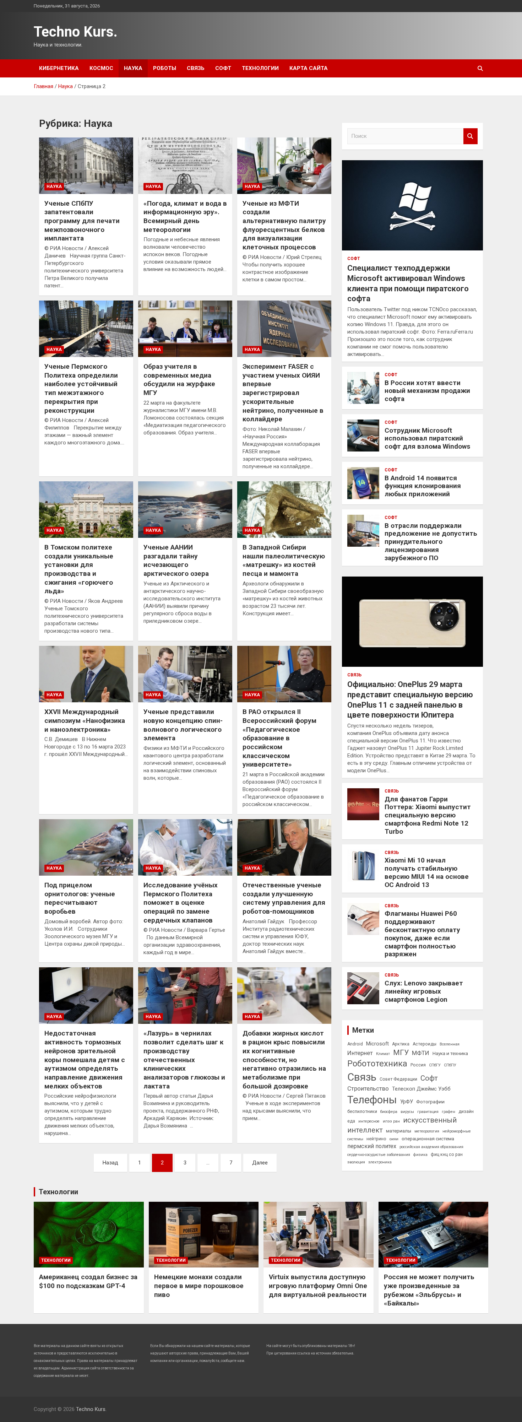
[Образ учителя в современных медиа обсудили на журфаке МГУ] (185, 329)
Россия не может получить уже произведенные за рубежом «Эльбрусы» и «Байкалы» (429, 1290)
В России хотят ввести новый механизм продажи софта (427, 391)
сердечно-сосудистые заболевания (378, 1154)
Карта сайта (308, 68)
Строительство (368, 1088)
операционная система (428, 1138)
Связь (196, 68)
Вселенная (450, 1044)
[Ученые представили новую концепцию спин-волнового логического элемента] (185, 674)
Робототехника (377, 1064)
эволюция (356, 1162)
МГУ (401, 1052)
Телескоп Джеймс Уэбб (421, 1089)
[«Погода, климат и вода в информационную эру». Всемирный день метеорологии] (185, 165)
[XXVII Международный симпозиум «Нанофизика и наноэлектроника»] (86, 674)
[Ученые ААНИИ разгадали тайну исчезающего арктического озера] (185, 509)
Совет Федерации (398, 1079)
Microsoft (377, 1043)
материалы (398, 1131)
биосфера (388, 1111)
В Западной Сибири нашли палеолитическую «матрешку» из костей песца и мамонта (284, 560)
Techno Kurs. (76, 31)
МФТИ (420, 1052)
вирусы (407, 1111)
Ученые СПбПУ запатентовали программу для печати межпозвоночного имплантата (82, 221)
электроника (380, 1162)
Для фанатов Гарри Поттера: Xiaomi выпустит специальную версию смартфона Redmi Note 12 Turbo (428, 815)
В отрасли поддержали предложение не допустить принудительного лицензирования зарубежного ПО (431, 541)
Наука (133, 68)
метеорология (426, 1131)
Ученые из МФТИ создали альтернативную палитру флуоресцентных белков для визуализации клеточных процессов (284, 225)
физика (420, 1154)
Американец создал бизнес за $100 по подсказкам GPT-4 (88, 1281)
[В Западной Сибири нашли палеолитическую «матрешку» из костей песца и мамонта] (284, 509)
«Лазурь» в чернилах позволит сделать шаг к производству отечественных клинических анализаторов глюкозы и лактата (184, 1059)
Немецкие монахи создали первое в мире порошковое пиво (199, 1285)
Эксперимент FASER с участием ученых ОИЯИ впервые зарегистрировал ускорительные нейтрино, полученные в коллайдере (283, 392)
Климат (383, 1053)
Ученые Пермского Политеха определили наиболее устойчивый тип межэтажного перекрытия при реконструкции (81, 388)
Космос (101, 68)
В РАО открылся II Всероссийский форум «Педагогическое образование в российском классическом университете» (279, 738)
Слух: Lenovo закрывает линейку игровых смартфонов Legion (424, 991)
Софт (223, 68)
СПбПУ (450, 1065)
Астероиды (424, 1044)
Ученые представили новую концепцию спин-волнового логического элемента (183, 725)
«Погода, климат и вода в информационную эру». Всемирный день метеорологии (185, 216)
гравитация (428, 1111)
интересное (369, 1121)
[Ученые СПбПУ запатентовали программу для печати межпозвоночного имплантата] (86, 165)
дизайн (466, 1111)
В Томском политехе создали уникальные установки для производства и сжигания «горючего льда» (78, 569)
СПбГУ (435, 1065)
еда (351, 1121)
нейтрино (376, 1138)
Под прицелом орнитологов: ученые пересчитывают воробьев (79, 898)
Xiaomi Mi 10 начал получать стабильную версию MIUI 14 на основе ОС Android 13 (427, 872)
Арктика (400, 1044)
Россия (418, 1065)
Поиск (470, 136)
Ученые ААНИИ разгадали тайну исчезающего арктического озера (176, 560)
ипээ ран (391, 1121)
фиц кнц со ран (447, 1154)
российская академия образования (431, 1147)
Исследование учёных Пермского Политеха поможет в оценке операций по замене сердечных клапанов (180, 902)
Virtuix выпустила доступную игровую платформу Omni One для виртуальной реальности (318, 1285)
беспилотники (362, 1111)
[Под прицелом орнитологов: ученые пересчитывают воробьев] (86, 847)
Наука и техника (450, 1053)
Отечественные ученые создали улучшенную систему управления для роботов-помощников (284, 898)
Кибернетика (59, 68)
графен (448, 1111)
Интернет (360, 1052)
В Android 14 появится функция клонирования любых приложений (423, 486)
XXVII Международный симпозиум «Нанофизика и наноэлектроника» (84, 720)
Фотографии (430, 1101)
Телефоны (372, 1100)
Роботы (164, 68)
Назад (110, 1162)
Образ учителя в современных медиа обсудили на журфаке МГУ (179, 379)
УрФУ (406, 1101)
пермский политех (371, 1146)
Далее (260, 1162)
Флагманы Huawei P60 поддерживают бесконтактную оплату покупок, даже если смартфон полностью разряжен (422, 933)
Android (355, 1044)
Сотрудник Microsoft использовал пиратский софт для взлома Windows (427, 438)
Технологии (260, 68)
